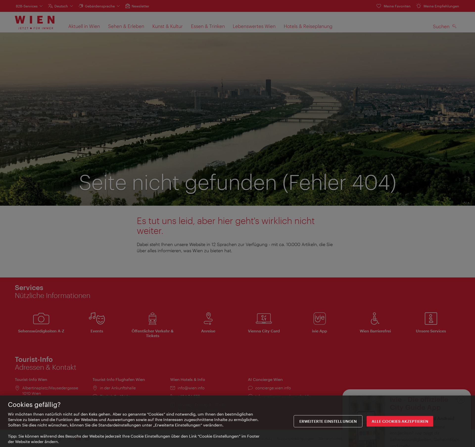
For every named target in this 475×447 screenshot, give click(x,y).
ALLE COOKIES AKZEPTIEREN (400, 421)
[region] (237, 421)
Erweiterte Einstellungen (328, 421)
